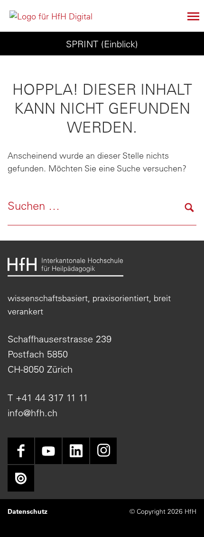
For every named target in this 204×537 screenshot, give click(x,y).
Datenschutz (27, 511)
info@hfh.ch (32, 413)
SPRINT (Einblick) (102, 44)
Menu (189, 16)
